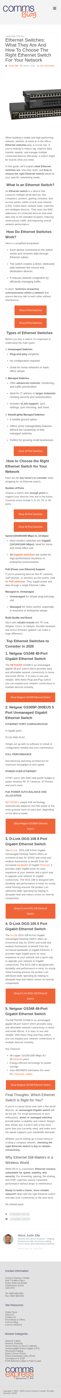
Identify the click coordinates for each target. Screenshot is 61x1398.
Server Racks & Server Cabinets (21, 1346)
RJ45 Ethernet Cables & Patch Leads (23, 1361)
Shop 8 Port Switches (30, 323)
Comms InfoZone (13, 1324)
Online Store (11, 1312)
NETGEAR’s (12, 802)
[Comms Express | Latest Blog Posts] (20, 12)
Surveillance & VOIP (15, 1358)
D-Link (13, 850)
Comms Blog (11, 1322)
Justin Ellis (13, 65)
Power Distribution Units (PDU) (20, 1356)
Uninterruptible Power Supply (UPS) (22, 1348)
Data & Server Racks (15, 1353)
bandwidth (22, 865)
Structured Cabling (14, 1351)
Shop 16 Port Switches (30, 451)
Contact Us (10, 1317)
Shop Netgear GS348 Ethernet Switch (30, 697)
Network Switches (14, 1343)
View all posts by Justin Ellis (31, 1248)
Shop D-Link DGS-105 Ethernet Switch (30, 996)
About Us (9, 1314)
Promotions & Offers (15, 1319)
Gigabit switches (24, 554)
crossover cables (23, 1074)
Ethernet (44, 865)
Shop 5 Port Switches (30, 310)
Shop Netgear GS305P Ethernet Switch (30, 826)
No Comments (47, 65)
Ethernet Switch (19, 1214)
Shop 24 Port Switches (30, 514)
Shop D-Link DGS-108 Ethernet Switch (30, 911)
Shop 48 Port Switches (30, 527)
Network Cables (13, 1341)
